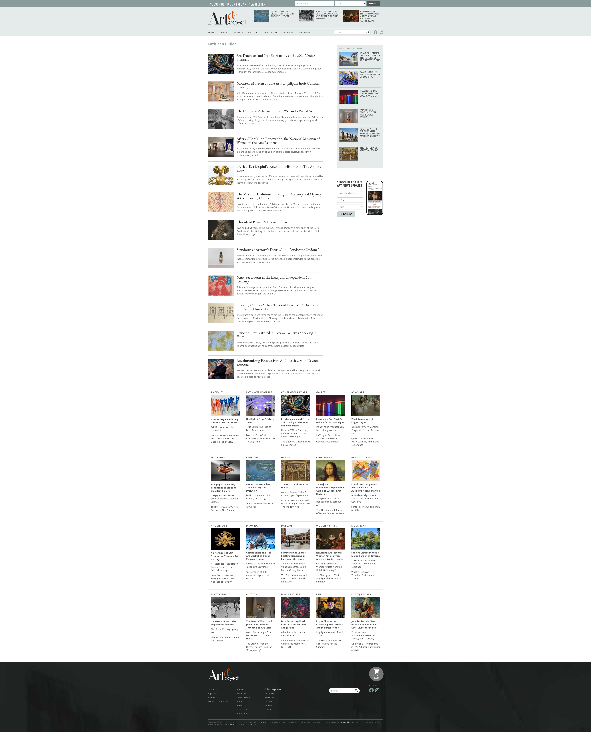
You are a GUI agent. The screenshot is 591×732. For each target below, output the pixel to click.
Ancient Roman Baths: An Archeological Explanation (294, 493)
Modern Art (359, 525)
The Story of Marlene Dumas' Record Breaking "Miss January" (259, 647)
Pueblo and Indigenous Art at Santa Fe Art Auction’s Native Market (365, 487)
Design (285, 457)
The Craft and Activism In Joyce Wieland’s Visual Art (275, 111)
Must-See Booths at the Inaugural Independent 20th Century (274, 279)
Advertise (242, 713)
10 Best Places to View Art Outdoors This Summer (225, 508)
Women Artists (326, 525)
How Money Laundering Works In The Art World (224, 421)
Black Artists (290, 594)
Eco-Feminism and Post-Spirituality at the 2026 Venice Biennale (276, 57)
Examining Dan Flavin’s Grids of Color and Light (369, 93)
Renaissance (324, 457)
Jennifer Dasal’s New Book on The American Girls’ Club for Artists (364, 624)
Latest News (243, 697)
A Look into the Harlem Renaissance (293, 634)
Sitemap (212, 697)
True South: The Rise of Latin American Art (258, 428)
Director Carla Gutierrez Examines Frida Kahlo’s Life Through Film (260, 438)
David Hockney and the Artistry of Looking (370, 74)
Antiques (217, 392)
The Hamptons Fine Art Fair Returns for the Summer (328, 643)
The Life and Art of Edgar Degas (362, 421)
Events (240, 701)
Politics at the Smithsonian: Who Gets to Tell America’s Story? (370, 132)
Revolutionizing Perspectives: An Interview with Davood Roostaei (278, 362)
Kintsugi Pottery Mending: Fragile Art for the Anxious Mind (365, 430)
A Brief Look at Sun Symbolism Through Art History (224, 556)
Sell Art (269, 709)
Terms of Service (246, 724)
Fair (319, 594)
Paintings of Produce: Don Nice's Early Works (368, 113)
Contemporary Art (294, 392)
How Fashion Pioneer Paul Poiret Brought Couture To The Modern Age (295, 503)
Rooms (269, 705)
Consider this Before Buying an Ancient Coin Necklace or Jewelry (222, 578)
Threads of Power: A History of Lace (263, 221)
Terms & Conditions (218, 701)
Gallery (321, 392)
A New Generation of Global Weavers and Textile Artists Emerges (327, 15)
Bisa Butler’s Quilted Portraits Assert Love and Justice (293, 624)
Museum (286, 525)
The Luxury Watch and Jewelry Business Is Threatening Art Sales (259, 624)
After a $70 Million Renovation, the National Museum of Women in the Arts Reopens (278, 140)
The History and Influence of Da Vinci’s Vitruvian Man (330, 511)
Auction (251, 594)
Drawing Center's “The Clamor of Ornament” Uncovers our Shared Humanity (277, 307)
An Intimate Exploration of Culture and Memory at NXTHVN (295, 643)
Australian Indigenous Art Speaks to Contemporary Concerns (364, 498)
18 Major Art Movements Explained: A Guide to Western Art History (330, 489)
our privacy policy (262, 722)
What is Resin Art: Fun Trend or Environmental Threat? (363, 575)
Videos (240, 705)
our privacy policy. (345, 722)
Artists (268, 701)
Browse (269, 693)
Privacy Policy (232, 724)
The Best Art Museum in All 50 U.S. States (295, 443)
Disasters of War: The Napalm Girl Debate (223, 623)
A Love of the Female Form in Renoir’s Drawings (260, 565)
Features (241, 693)
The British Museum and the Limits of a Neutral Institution (294, 578)
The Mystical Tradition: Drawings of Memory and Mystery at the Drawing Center (279, 196)
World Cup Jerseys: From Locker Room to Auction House (259, 635)
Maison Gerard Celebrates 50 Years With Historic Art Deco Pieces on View (225, 438)
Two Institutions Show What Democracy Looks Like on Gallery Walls (293, 567)
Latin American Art (259, 392)
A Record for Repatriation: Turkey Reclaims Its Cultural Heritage (224, 567)
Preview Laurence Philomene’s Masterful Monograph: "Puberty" (363, 635)
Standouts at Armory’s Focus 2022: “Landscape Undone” (278, 249)
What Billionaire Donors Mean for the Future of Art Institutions (370, 57)
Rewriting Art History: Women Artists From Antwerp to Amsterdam (369, 16)
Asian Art (357, 392)
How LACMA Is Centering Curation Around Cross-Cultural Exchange (294, 433)
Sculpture (218, 457)
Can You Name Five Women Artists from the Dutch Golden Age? (329, 567)
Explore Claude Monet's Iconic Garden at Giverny (365, 554)
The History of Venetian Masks (369, 149)
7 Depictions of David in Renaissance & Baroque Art (329, 501)
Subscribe (346, 214)
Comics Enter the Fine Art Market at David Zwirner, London (258, 556)
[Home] (227, 17)
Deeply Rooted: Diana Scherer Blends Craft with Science (224, 498)
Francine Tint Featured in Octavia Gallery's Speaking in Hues (277, 334)
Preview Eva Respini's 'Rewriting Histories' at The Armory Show (279, 168)
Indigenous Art (362, 457)
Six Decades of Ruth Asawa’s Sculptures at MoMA (257, 575)
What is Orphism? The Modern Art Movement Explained (363, 563)
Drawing (252, 525)
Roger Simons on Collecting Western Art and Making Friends (329, 624)
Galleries (270, 697)
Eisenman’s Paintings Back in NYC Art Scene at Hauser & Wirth (365, 647)
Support (212, 693)
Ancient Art (219, 525)
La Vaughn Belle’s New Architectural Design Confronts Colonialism (328, 438)
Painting (252, 457)
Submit (373, 3)
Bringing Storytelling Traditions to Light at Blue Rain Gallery (223, 487)
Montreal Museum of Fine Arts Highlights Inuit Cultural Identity (278, 85)
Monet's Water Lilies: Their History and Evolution (282, 14)
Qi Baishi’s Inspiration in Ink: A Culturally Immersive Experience (365, 441)
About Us (213, 689)
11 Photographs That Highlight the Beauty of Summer (328, 578)
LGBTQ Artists (361, 594)
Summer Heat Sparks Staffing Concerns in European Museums (293, 556)
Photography (220, 594)
